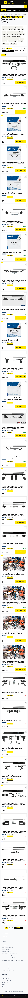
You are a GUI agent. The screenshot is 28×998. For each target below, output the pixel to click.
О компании (4, 936)
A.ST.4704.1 (10, 491)
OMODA (17, 39)
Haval (15, 31)
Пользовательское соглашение (9, 953)
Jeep (12, 34)
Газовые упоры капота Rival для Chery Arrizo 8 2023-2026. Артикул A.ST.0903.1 (14, 457)
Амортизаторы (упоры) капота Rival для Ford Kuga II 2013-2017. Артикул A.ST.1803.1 (14, 747)
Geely (4, 31)
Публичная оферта (6, 951)
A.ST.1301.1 (10, 892)
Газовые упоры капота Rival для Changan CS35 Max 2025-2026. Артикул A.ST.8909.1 (13, 662)
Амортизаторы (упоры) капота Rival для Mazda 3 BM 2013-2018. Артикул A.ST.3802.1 (13, 544)
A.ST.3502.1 (10, 255)
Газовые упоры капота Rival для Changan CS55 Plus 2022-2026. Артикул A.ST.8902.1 (13, 573)
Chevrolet (20, 27)
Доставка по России (6, 963)
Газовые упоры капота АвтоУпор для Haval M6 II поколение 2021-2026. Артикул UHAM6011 (13, 429)
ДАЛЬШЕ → (18, 927)
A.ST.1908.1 (10, 138)
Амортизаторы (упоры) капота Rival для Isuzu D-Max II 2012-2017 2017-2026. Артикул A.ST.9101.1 (14, 917)
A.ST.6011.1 (10, 79)
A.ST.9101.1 (10, 920)
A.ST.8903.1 (10, 373)
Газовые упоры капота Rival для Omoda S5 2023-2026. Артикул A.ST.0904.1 (13, 339)
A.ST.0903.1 (10, 461)
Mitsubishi (5, 39)
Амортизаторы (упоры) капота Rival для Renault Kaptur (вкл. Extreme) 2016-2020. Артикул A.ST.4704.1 (12, 487)
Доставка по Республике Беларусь (10, 966)
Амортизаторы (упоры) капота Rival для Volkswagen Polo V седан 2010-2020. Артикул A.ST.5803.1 (14, 861)
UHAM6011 (9, 432)
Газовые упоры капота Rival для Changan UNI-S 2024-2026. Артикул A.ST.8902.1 (14, 603)
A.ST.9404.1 (10, 314)
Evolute (10, 29)
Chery (14, 27)
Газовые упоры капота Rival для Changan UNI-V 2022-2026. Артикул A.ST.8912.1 (14, 104)
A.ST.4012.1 (10, 695)
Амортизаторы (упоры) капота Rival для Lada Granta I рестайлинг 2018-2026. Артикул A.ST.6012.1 (14, 833)
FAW (15, 29)
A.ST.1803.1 (10, 752)
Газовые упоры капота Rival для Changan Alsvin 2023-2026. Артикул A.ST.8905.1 (13, 398)
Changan (9, 27)
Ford (19, 29)
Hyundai (21, 31)
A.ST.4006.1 (10, 808)
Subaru (15, 41)
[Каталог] (2, 2)
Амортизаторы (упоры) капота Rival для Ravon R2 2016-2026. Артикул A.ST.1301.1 (12, 888)
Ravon (22, 39)
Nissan (11, 39)
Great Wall (10, 31)
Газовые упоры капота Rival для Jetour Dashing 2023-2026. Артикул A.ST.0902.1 (12, 222)
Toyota (20, 41)
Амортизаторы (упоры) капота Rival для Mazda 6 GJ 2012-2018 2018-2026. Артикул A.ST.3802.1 (13, 516)
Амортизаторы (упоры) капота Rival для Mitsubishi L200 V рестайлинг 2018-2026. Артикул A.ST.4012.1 (13, 692)
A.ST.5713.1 (10, 780)
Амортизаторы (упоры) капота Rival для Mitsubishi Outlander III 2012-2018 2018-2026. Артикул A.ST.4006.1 (13, 804)
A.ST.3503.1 (10, 196)
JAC (8, 34)
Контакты (4, 938)
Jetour (16, 34)
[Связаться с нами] (24, 2)
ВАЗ (11, 43)
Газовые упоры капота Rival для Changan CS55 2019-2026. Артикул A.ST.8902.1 (13, 632)
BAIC (4, 27)
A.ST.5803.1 (10, 864)
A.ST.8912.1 (10, 108)
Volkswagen (5, 43)
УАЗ (15, 43)
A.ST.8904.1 (10, 285)
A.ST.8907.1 (10, 167)
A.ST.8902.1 (10, 578)
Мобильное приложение (7, 947)
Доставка (9, 10)
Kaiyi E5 (22, 34)
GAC (23, 29)
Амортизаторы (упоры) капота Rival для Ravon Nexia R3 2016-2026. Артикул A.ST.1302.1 (12, 720)
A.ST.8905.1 (10, 402)
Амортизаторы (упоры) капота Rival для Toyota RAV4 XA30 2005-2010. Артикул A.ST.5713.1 (12, 776)
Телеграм (24, 10)
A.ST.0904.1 (10, 344)
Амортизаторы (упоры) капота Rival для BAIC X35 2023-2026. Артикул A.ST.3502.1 (14, 251)
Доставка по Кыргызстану (8, 970)
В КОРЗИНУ (21, 82)
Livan (4, 36)
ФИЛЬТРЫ (8, 50)
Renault (4, 41)
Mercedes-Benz (16, 36)
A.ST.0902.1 (10, 226)
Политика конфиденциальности (9, 955)
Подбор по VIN (16, 10)
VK (3, 986)
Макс (4, 984)
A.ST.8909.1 (10, 666)
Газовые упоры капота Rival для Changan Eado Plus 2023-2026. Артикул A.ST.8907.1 (13, 163)
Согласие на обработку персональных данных (13, 957)
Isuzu (4, 34)
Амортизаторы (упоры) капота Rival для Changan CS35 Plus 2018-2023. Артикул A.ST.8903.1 (12, 370)
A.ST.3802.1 (10, 519)
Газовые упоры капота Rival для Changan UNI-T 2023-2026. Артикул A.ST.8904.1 (14, 280)
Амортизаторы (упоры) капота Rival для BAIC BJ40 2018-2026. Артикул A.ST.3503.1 (14, 192)
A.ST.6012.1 (10, 836)
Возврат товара (5, 949)
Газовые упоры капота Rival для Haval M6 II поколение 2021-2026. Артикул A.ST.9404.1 (13, 310)
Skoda (9, 41)
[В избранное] (25, 58)
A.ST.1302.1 (10, 723)
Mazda (8, 36)
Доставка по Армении (7, 965)
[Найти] (25, 6)
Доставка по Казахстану (7, 968)
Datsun (4, 29)
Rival (3, 54)
